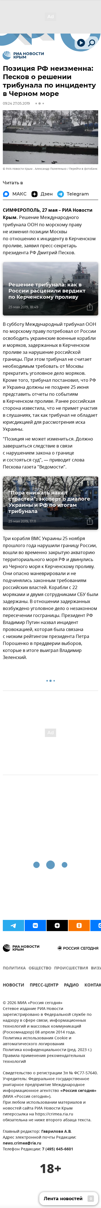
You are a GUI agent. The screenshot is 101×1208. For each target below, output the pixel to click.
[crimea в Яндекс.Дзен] (57, 925)
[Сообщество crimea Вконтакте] (35, 925)
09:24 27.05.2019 (16, 103)
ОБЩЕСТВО (40, 968)
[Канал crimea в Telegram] (13, 925)
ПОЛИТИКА (14, 968)
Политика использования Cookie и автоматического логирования (37, 1041)
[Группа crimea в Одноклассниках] (79, 925)
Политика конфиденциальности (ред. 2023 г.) (47, 1050)
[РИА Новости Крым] (23, 55)
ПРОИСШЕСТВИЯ (71, 968)
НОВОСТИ (13, 986)
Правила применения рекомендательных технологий (44, 1059)
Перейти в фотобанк (83, 169)
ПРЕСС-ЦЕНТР (44, 986)
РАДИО (71, 986)
